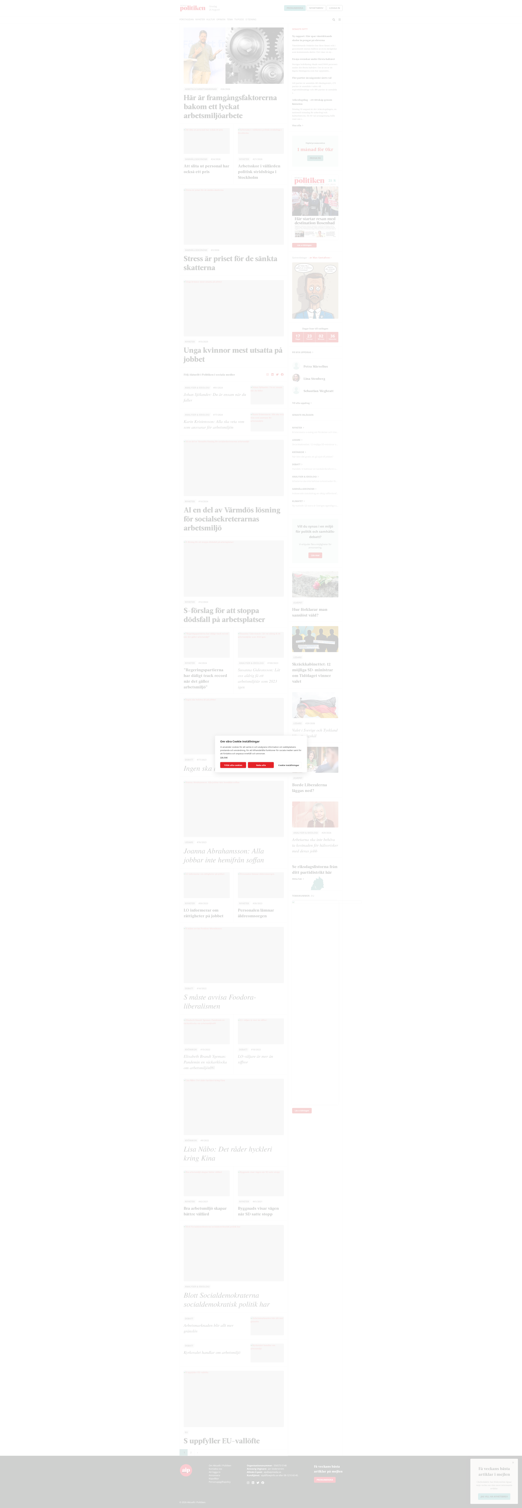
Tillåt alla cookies (233, 765)
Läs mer (224, 757)
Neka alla (261, 765)
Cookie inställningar (288, 765)
